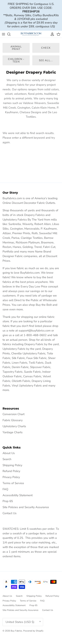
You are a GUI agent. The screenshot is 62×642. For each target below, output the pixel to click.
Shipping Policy (12, 465)
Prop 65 (8, 501)
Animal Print (16, 48)
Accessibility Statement (18, 495)
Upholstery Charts (14, 426)
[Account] (51, 34)
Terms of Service (13, 483)
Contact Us (10, 513)
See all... (46, 60)
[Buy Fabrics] (31, 34)
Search (7, 459)
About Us (9, 453)
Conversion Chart (13, 414)
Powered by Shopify (33, 630)
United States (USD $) (20, 622)
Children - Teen (16, 60)
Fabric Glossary (13, 420)
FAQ (5, 489)
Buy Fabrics (16, 630)
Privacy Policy (11, 477)
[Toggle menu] (3, 34)
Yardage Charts (13, 432)
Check (46, 48)
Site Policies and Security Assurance (26, 507)
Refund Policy (11, 471)
